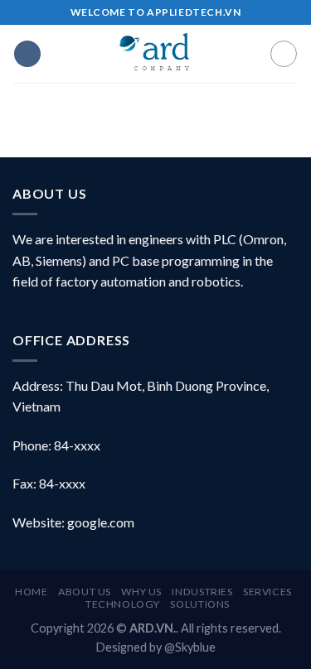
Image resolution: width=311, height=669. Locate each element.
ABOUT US (84, 591)
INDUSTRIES (202, 591)
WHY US (141, 591)
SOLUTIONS (200, 604)
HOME (31, 591)
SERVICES (267, 591)
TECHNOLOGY (122, 604)
